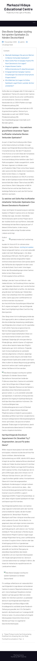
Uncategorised (7, 45)
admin (22, 42)
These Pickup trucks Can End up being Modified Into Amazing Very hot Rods (16, 635)
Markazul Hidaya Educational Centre (18, 7)
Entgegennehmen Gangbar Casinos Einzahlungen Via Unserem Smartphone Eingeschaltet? (19, 74)
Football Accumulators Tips (12, 639)
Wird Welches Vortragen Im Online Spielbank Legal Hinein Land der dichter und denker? (19, 83)
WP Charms (22, 657)
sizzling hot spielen (26, 247)
